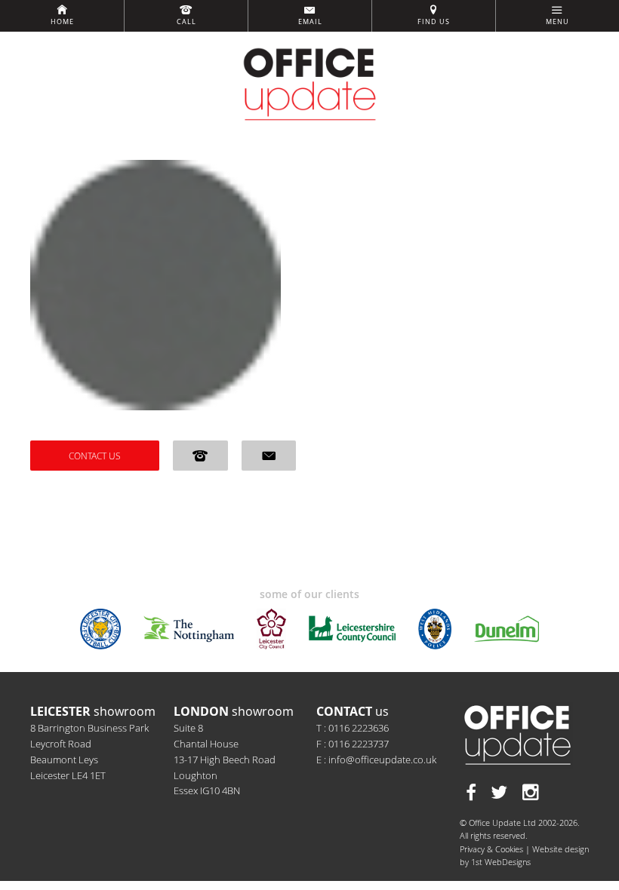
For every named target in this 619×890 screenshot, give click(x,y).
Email (310, 21)
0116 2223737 (358, 743)
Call (186, 21)
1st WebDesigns (501, 861)
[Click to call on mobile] (200, 455)
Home (62, 21)
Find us (433, 21)
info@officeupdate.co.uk (382, 759)
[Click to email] (269, 455)
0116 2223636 (358, 728)
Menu (557, 21)
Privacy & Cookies (491, 849)
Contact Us (95, 456)
